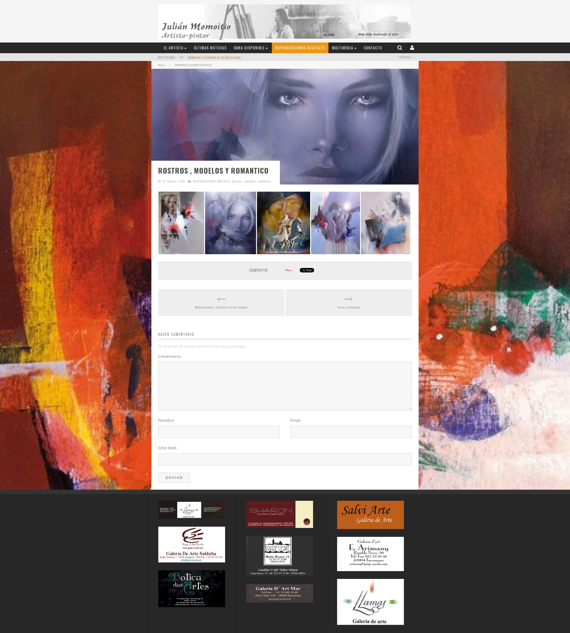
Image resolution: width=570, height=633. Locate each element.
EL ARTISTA (173, 48)
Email (295, 420)
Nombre (166, 420)
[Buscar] (400, 48)
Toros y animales (348, 307)
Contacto (373, 48)
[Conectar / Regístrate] (413, 48)
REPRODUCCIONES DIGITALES (300, 48)
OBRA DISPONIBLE (249, 48)
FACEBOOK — (406, 57)
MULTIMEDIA (342, 48)
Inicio (161, 65)
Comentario (169, 356)
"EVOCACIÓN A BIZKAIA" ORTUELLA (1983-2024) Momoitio (222, 57)
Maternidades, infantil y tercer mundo (221, 307)
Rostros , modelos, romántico (251, 181)
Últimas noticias (210, 48)
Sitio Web (167, 447)
